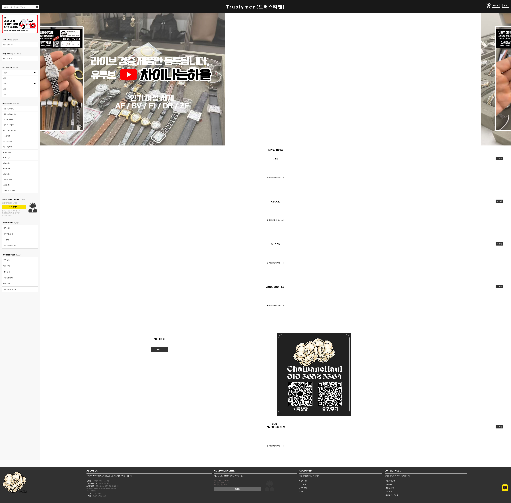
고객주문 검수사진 (10, 245)
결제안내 (6, 272)
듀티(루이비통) (8, 125)
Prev (264, 140)
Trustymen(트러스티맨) (255, 7)
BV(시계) (6, 169)
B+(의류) (6, 158)
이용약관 (6, 283)
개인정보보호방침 (391, 495)
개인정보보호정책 (9, 289)
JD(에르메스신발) (9, 190)
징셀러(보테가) (8, 109)
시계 (5, 94)
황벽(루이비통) (8, 120)
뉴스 (302, 492)
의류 (5, 89)
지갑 (5, 78)
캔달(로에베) (7, 179)
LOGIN (495, 6)
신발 (5, 83)
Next (286, 140)
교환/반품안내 (390, 488)
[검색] (37, 7)
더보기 (499, 158)
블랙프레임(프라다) (10, 114)
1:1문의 (6, 240)
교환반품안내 (8, 278)
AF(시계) (6, 163)
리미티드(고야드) (9, 130)
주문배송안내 (390, 481)
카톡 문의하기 (14, 207)
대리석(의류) (7, 147)
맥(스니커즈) (7, 141)
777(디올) (6, 136)
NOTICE (159, 339)
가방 (5, 73)
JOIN (506, 6)
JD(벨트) (6, 185)
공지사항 (6, 228)
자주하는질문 (8, 234)
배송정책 (6, 266)
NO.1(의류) (7, 152)
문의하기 (238, 489)
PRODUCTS (275, 427)
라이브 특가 (7, 59)
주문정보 (6, 260)
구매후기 (303, 488)
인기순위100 (8, 45)
